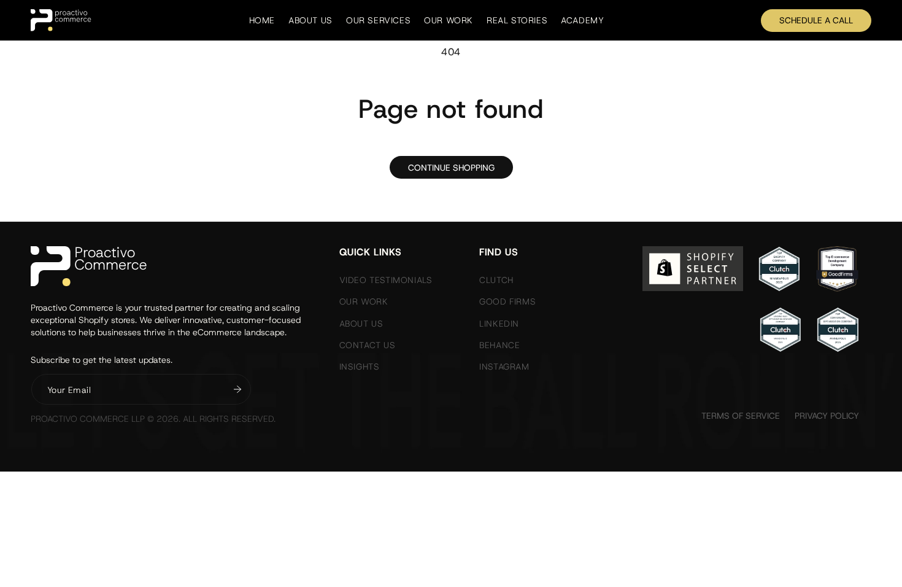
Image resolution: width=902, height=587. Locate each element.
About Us (361, 323)
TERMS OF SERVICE (740, 415)
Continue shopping (451, 167)
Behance (499, 345)
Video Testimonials (386, 280)
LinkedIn (499, 323)
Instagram (504, 366)
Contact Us (367, 345)
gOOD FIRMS (507, 301)
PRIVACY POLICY (827, 415)
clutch (496, 280)
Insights (359, 366)
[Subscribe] (237, 389)
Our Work (363, 301)
